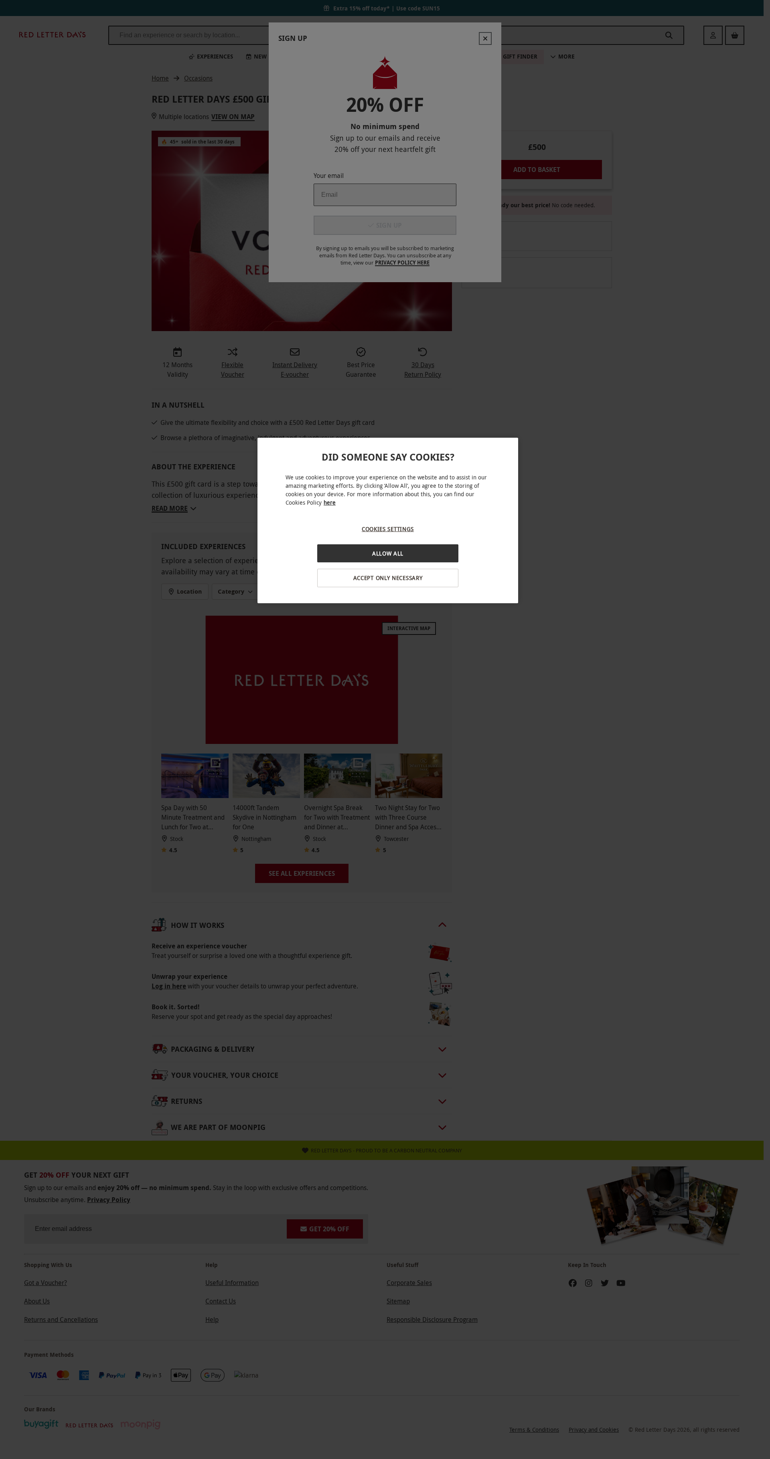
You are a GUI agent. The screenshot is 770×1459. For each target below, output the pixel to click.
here (330, 502)
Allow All (387, 553)
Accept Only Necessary (388, 578)
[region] (387, 520)
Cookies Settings (388, 529)
